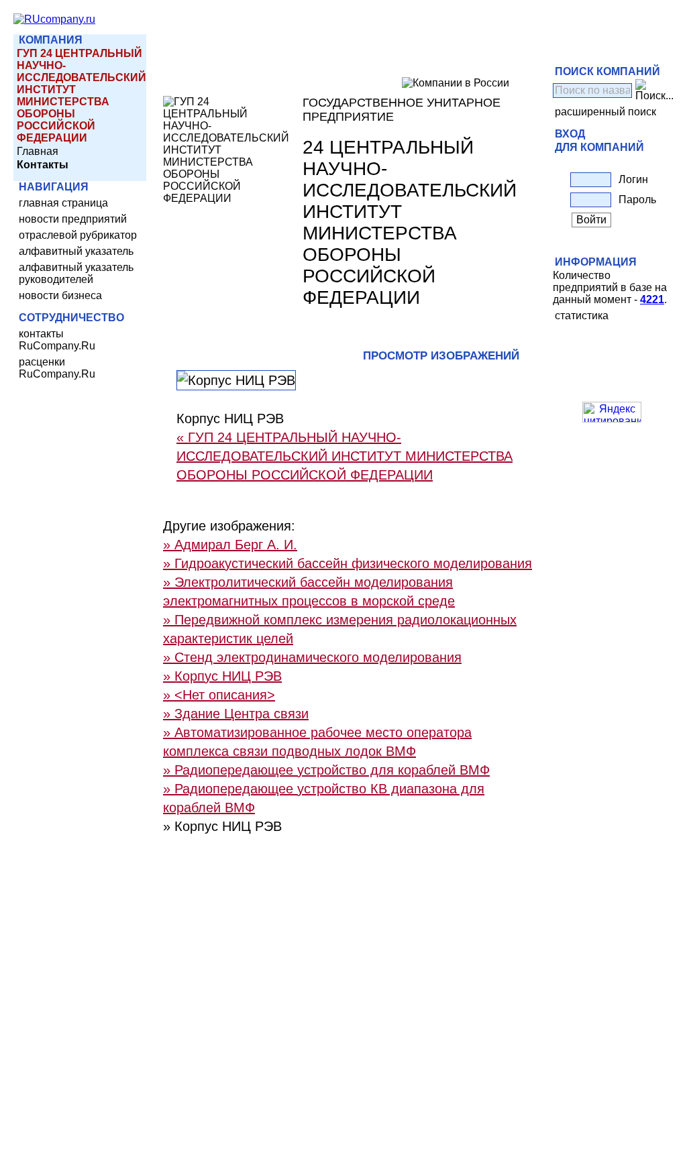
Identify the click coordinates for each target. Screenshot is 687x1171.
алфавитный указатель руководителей (76, 273)
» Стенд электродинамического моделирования (312, 657)
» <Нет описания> (219, 694)
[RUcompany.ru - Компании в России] (54, 19)
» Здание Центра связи (236, 713)
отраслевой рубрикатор (78, 235)
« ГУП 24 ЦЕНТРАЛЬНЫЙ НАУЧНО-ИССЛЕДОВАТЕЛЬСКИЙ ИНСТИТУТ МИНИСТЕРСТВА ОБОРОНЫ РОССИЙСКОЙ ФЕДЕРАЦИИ (344, 456)
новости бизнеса (60, 295)
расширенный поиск (605, 111)
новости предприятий (73, 219)
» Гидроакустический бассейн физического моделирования (347, 563)
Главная (37, 151)
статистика (582, 315)
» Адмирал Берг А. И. (230, 544)
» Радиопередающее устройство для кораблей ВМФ (326, 770)
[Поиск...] (654, 90)
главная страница (63, 203)
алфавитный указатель (76, 251)
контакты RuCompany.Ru (57, 339)
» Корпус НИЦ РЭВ (222, 676)
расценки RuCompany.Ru (57, 368)
